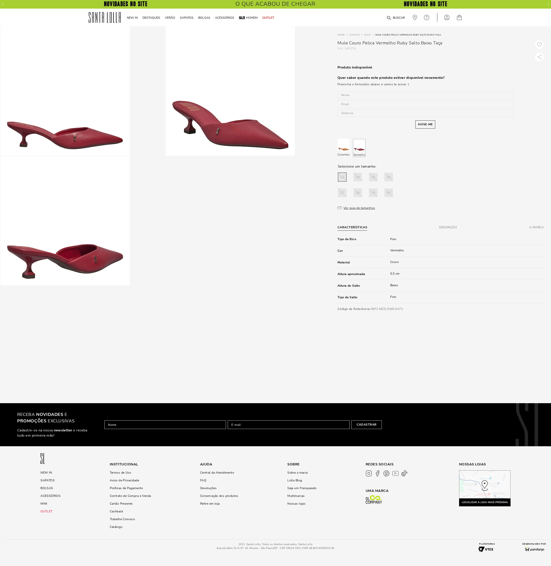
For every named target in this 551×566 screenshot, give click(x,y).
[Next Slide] (548, 4)
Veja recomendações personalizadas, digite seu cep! (414, 17)
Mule (367, 34)
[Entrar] (446, 17)
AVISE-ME (425, 124)
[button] (342, 177)
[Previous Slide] (2, 4)
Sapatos (354, 34)
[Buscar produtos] (389, 18)
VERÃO (170, 18)
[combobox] (378, 17)
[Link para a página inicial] (341, 35)
